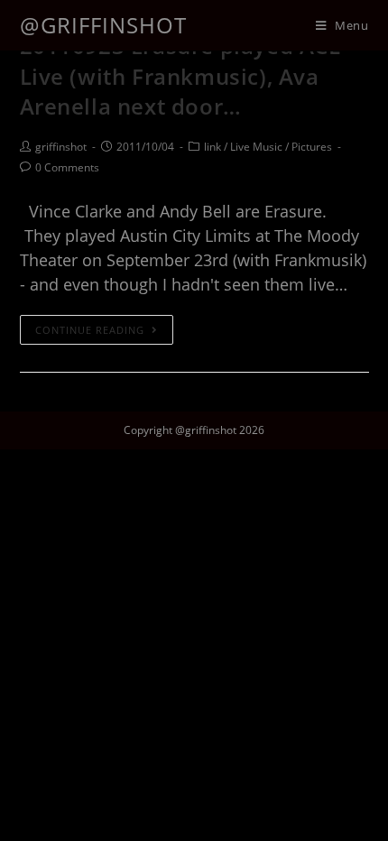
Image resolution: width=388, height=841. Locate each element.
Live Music (256, 146)
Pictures (311, 146)
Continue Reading (89, 330)
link (212, 146)
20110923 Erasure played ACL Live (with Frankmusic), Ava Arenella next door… (180, 76)
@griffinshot (103, 25)
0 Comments (67, 167)
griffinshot (61, 146)
